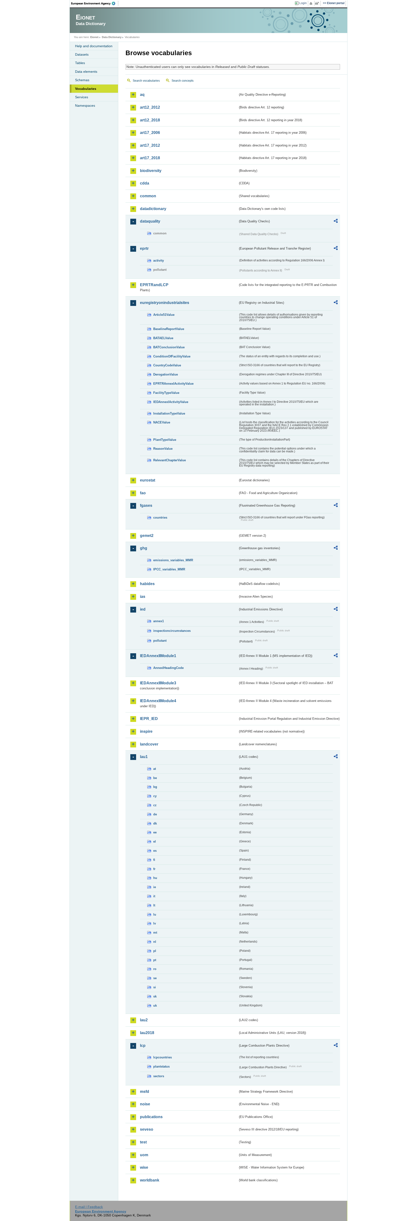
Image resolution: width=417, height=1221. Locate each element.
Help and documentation (93, 46)
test (143, 1142)
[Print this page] (311, 3)
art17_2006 (150, 133)
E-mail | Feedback (89, 1207)
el (154, 841)
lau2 (144, 1020)
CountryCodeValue (167, 365)
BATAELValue (163, 338)
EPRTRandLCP (154, 285)
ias (142, 596)
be (155, 778)
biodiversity (150, 171)
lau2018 (147, 1033)
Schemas (82, 80)
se (155, 978)
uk (155, 1005)
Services (81, 97)
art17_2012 (150, 145)
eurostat (147, 480)
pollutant (160, 640)
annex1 (158, 621)
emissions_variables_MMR (173, 560)
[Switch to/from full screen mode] (318, 3)
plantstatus (161, 1066)
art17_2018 (150, 158)
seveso (146, 1129)
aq (142, 94)
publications (151, 1117)
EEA (94, 3)
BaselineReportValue (168, 329)
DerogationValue (165, 374)
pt (154, 960)
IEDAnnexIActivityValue (170, 402)
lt (154, 905)
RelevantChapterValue (169, 460)
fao (143, 493)
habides (147, 584)
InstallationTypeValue (169, 413)
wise (144, 1167)
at (154, 769)
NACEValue (161, 422)
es (155, 850)
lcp (143, 1045)
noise (145, 1104)
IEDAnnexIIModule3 (158, 683)
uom (144, 1155)
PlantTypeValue (164, 440)
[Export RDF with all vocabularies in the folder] (336, 221)
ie (154, 887)
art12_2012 (150, 107)
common (148, 196)
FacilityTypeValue (166, 393)
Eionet (94, 37)
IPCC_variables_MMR (169, 569)
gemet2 (146, 536)
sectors (158, 1076)
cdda (144, 183)
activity (158, 260)
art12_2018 (150, 120)
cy (155, 796)
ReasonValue (163, 448)
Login (303, 3)
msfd (144, 1091)
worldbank (149, 1180)
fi (154, 860)
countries (160, 517)
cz (155, 805)
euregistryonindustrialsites (164, 303)
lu (154, 914)
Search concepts (183, 80)
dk (155, 823)
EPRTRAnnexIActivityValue (173, 383)
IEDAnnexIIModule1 (158, 656)
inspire (146, 731)
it (154, 896)
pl (154, 951)
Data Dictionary (111, 37)
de (155, 814)
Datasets (82, 54)
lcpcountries (162, 1057)
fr (154, 869)
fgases (146, 505)
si (154, 987)
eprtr (144, 248)
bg (155, 787)
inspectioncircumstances (172, 631)
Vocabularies (85, 89)
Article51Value (163, 315)
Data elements (86, 71)
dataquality (150, 221)
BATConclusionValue (169, 347)
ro (154, 969)
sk (155, 996)
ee (155, 832)
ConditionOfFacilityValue (171, 356)
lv (154, 923)
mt (155, 932)
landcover (149, 744)
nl (154, 942)
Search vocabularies (146, 80)
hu (155, 878)
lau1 (144, 757)
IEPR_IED (149, 719)
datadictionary (153, 209)
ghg (143, 548)
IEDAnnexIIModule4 (158, 701)
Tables (80, 63)
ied (143, 609)
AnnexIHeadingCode (168, 668)
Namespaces (85, 105)
